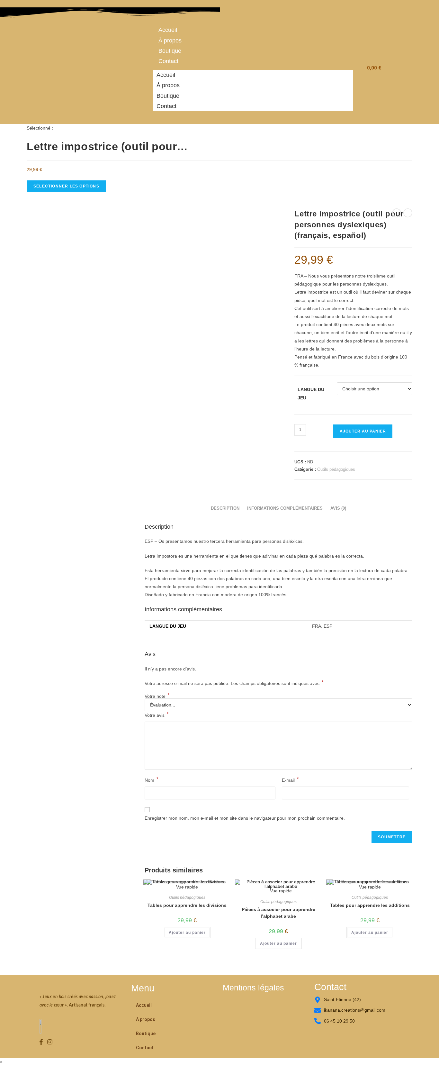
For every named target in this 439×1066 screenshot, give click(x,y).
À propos (170, 40)
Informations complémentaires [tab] (285, 508)
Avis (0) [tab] (338, 508)
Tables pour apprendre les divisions (187, 905)
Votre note (157, 696)
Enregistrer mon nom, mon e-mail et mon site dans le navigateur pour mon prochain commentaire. (245, 818)
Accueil (167, 30)
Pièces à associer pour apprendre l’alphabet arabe (278, 913)
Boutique (169, 51)
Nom (151, 779)
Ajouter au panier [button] (187, 932)
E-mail (290, 779)
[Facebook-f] (41, 1041)
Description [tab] (225, 508)
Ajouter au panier (363, 431)
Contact (168, 61)
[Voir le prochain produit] (407, 212)
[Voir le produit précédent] (396, 212)
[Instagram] (50, 1041)
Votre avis (156, 714)
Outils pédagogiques (336, 469)
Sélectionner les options (66, 186)
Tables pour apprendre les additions (370, 905)
